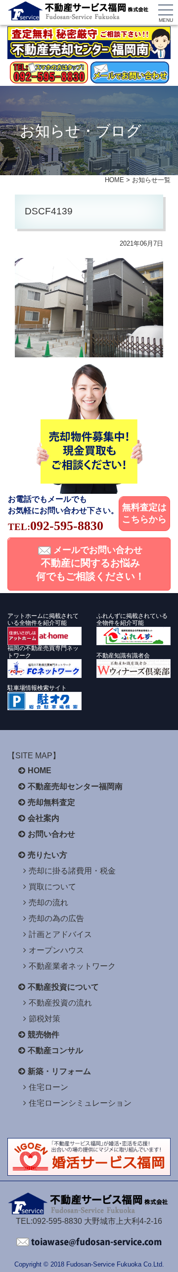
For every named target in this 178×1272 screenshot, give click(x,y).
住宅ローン (48, 1087)
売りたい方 (47, 855)
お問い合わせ (51, 834)
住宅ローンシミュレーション (80, 1103)
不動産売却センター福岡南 (75, 786)
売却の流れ (48, 902)
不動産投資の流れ (60, 1003)
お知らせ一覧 (151, 180)
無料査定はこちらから (144, 513)
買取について (52, 886)
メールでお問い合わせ (90, 563)
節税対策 (44, 1018)
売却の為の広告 (56, 918)
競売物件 (43, 1034)
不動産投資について (63, 987)
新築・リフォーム (59, 1071)
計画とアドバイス (60, 934)
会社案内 (43, 818)
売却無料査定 (51, 802)
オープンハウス (56, 950)
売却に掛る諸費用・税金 (72, 871)
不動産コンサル (55, 1050)
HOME (114, 180)
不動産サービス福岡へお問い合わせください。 (89, 1242)
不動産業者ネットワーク (72, 966)
